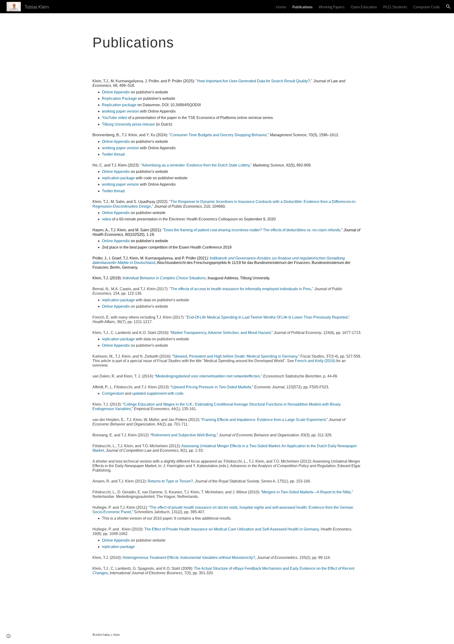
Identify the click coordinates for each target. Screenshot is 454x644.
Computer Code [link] (426, 6)
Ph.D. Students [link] (395, 6)
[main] (227, 42)
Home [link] (281, 6)
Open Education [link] (364, 6)
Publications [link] (302, 6)
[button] (448, 6)
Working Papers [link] (332, 6)
